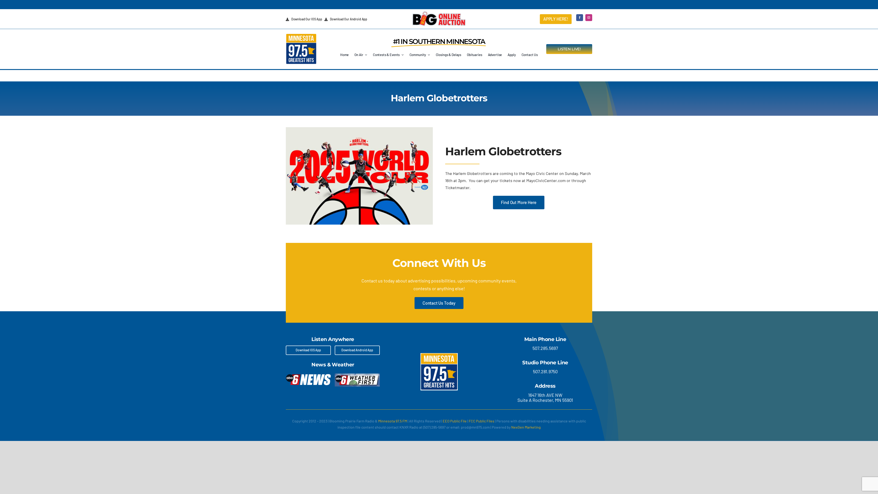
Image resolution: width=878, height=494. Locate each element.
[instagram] (588, 17)
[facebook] (579, 17)
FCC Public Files (481, 421)
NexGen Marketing (526, 427)
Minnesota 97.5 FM (392, 421)
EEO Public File (455, 421)
